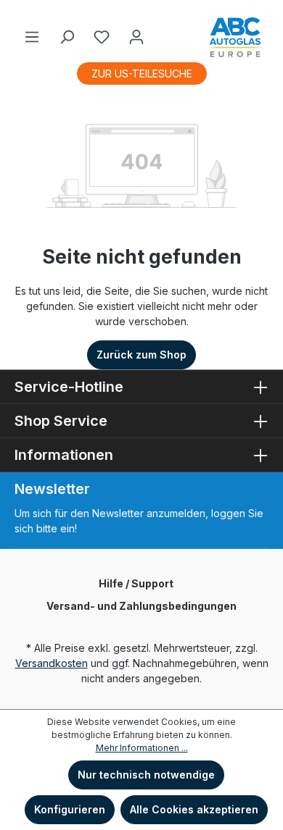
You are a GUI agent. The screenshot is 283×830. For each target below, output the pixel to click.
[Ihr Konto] (136, 36)
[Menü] (32, 36)
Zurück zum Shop (141, 354)
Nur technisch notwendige (146, 774)
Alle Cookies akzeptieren (194, 809)
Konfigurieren (69, 809)
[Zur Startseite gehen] (235, 37)
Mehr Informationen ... (142, 747)
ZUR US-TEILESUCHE (141, 73)
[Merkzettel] (101, 36)
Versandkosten (51, 663)
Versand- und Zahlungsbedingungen (141, 606)
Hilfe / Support (136, 583)
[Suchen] (66, 36)
